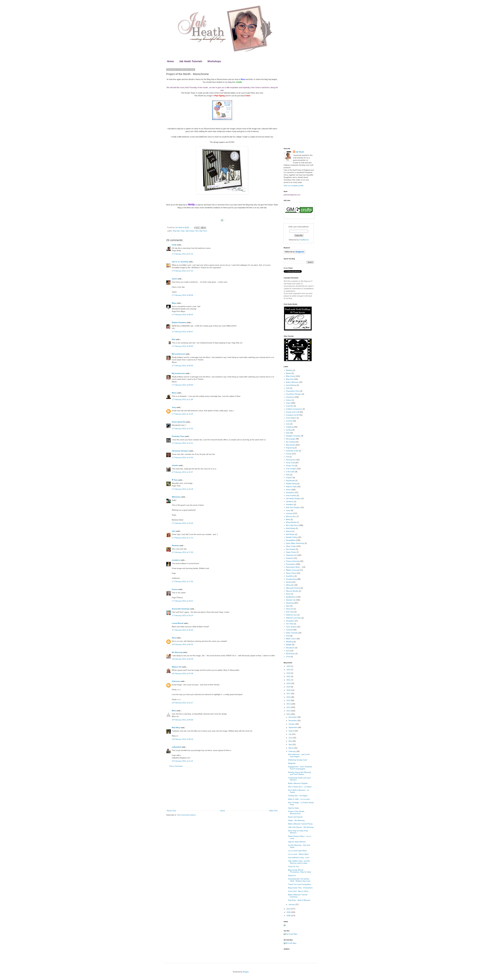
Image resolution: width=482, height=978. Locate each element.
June (291, 738)
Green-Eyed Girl (178, 422)
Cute (288, 424)
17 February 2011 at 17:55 (182, 581)
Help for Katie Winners (297, 842)
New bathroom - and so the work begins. (299, 755)
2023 (288, 673)
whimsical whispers (180, 451)
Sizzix (288, 594)
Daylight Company (293, 436)
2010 (288, 909)
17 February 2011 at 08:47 (182, 332)
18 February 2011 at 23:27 (182, 703)
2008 (288, 916)
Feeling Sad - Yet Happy (297, 796)
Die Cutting (290, 442)
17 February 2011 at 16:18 (182, 489)
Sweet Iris (292, 875)
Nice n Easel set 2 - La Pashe (300, 787)
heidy (174, 245)
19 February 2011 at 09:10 (182, 739)
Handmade (290, 481)
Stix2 (288, 606)
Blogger (246, 972)
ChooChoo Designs (293, 394)
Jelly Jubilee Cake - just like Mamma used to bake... (299, 862)
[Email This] (195, 227)
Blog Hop (176, 231)
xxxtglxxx (176, 560)
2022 (288, 676)
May (290, 741)
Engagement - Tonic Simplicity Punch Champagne (300, 768)
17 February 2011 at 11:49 (182, 414)
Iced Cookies (291, 495)
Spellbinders (291, 597)
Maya (174, 303)
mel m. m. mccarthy (180, 262)
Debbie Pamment (179, 322)
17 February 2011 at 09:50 (182, 366)
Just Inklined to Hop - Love (298, 858)
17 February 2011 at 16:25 (182, 523)
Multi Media (290, 528)
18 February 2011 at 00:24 (182, 644)
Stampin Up (290, 600)
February (292, 751)
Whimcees (176, 497)
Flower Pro (290, 466)
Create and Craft (292, 412)
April (291, 744)
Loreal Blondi (177, 623)
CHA (288, 388)
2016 (288, 697)
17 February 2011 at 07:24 (182, 254)
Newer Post (171, 811)
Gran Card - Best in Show (298, 891)
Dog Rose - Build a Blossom (299, 900)
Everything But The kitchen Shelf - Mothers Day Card (299, 880)
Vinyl (288, 636)
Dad (287, 433)
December (293, 717)
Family (288, 454)
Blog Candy (290, 376)
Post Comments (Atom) (186, 815)
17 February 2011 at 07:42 (182, 271)
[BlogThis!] (197, 227)
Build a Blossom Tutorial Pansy (300, 824)
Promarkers (290, 564)
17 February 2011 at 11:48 (182, 399)
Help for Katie (291, 487)
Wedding (289, 642)
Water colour (291, 639)
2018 (288, 690)
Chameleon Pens (293, 391)
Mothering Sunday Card (297, 760)
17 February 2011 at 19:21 (182, 601)
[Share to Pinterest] (205, 227)
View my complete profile (294, 186)
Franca (175, 589)
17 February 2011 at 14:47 (182, 472)
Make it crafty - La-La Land (299, 799)
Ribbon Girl (177, 667)
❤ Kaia (175, 480)
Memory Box (291, 516)
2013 (288, 707)
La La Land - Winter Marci (298, 854)
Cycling (289, 430)
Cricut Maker (291, 418)
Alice (174, 638)
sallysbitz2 (176, 747)
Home (170, 61)
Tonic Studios (291, 627)
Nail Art (289, 531)
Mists (288, 519)
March (291, 748)
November (293, 720)
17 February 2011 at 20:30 (182, 630)
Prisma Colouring (293, 561)
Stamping (289, 603)
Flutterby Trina (178, 436)
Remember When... (294, 567)
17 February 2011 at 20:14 (182, 615)
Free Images (291, 469)
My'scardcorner (178, 354)
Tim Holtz (289, 624)
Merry (174, 393)
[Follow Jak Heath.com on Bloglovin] (294, 253)
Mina (174, 711)
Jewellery (289, 504)
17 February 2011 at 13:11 (182, 443)
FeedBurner (304, 240)
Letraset (289, 513)
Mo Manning (177, 652)
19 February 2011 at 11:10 (182, 761)
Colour (288, 400)
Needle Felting (291, 537)
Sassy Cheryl (291, 573)
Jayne (174, 279)
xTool (288, 657)
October (292, 724)
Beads (288, 373)
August (292, 731)
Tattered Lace (291, 615)
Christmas (290, 397)
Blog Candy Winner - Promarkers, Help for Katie (299, 871)
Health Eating (291, 484)
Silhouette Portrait (293, 588)
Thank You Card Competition (299, 884)
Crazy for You (293, 866)
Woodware (290, 648)
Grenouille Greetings (181, 609)
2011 (288, 714)
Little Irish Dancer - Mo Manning (301, 827)
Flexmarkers (291, 460)
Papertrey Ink (291, 555)
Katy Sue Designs (293, 507)
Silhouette (290, 585)
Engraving (290, 448)
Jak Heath (299, 152)
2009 (288, 912)
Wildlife (289, 645)
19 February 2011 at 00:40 (182, 720)
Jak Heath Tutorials (190, 61)
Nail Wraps (290, 534)
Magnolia (291, 763)
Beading (289, 370)
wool (288, 651)
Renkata (175, 545)
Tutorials (289, 630)
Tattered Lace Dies (293, 618)
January (292, 904)
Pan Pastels (290, 549)
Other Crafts (291, 546)
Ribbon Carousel (292, 570)
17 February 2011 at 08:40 (182, 315)
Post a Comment (176, 766)
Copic (183, 231)
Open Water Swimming (295, 543)
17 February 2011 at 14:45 (182, 457)
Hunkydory (290, 492)
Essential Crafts (292, 451)
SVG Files (290, 612)
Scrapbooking (291, 579)
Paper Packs (291, 552)
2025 (288, 666)
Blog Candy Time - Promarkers (300, 888)
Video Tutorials (292, 633)
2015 (288, 700)
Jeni (173, 531)
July (290, 734)
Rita (173, 339)
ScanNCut (290, 576)
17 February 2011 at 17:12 (182, 538)
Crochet (289, 421)
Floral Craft (290, 463)
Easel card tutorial (295, 817)
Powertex (289, 558)
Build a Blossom (292, 382)
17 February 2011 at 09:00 (182, 346)
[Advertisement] (222, 788)
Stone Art (289, 609)
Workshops (214, 61)
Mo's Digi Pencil (201, 231)
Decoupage (290, 439)
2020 (288, 683)
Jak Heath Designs (293, 498)
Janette (175, 465)
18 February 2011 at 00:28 (182, 659)
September (293, 727)
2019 (288, 687)
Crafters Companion (294, 409)
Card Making (291, 385)
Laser (288, 510)
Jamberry (289, 501)
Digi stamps (190, 231)
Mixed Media (291, 522)
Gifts (288, 475)
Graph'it (289, 478)
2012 (288, 711)
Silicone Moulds (292, 591)
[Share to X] (200, 227)
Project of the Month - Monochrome (296, 812)
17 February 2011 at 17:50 (182, 552)
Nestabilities (290, 540)
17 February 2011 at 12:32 (182, 429)
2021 (288, 680)
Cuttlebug (290, 427)
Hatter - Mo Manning (296, 820)
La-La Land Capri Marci (297, 851)
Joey (174, 407)
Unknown (176, 681)
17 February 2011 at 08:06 (182, 295)
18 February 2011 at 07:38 (182, 673)
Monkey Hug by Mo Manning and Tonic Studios (299, 773)
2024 (288, 670)
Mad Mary (176, 728)
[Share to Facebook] (202, 227)
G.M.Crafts (290, 472)
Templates (290, 621)
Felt (287, 457)
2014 (288, 704)
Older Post (273, 811)
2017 (288, 694)
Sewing (289, 582)
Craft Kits (289, 406)
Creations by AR (292, 415)
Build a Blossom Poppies (298, 783)
